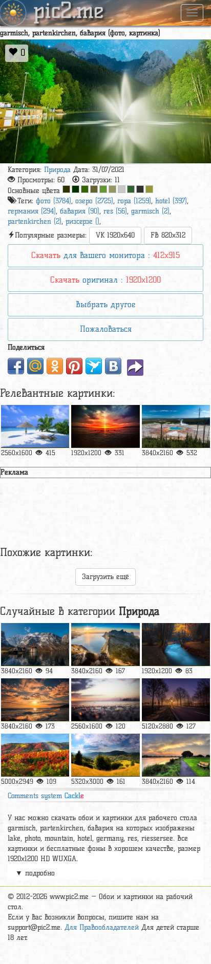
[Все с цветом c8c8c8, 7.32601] (121, 189)
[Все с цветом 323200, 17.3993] (66, 189)
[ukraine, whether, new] (35, 755)
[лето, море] (35, 426)
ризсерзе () (82, 221)
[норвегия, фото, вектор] (105, 644)
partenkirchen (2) (34, 221)
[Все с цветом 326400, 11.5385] (85, 189)
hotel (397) (171, 201)
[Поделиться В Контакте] (113, 366)
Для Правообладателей (102, 927)
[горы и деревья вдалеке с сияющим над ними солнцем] (105, 755)
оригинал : (105, 280)
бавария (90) (79, 211)
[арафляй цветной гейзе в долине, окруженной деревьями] (176, 426)
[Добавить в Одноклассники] (55, 366)
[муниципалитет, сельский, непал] (176, 699)
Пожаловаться (106, 329)
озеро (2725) (94, 201)
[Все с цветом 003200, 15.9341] (75, 189)
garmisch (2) (150, 211)
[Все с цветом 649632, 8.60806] (103, 189)
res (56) (115, 211)
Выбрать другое (105, 304)
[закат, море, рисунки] (105, 426)
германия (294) (32, 211)
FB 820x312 (168, 235)
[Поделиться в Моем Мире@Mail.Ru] (35, 366)
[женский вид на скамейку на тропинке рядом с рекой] (176, 755)
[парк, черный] (176, 644)
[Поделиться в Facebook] (16, 366)
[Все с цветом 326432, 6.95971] (131, 189)
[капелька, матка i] (105, 699)
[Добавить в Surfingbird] (94, 366)
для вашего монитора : (105, 255)
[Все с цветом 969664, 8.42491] (112, 189)
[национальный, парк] (35, 644)
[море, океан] (35, 699)
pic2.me (68, 12)
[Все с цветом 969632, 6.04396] (149, 189)
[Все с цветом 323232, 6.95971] (140, 189)
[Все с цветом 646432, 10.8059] (94, 189)
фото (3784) (53, 201)
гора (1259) (134, 201)
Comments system (46, 795)
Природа (57, 169)
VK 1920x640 (115, 235)
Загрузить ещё (105, 576)
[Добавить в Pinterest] (74, 366)
